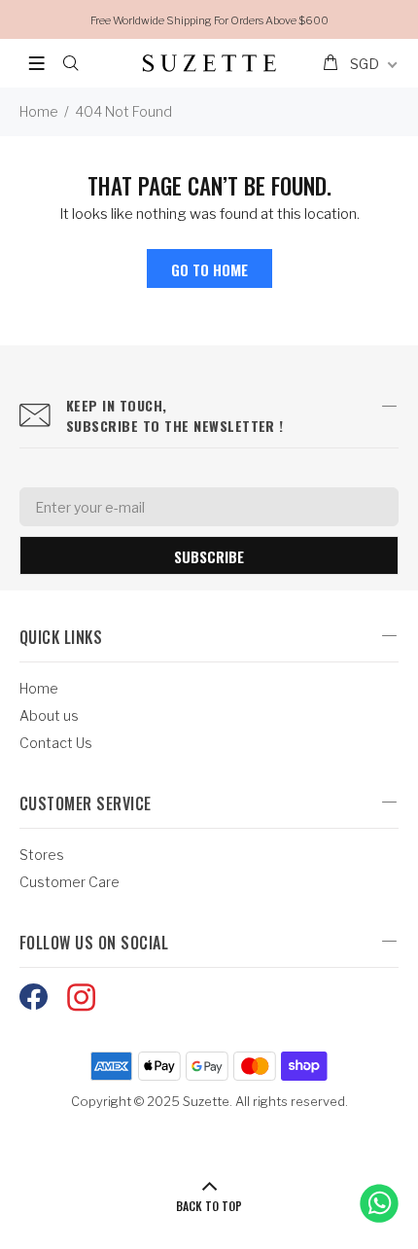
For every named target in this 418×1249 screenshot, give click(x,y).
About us (49, 715)
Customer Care (69, 882)
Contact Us (55, 742)
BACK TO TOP (209, 1205)
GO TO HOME (209, 269)
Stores (41, 854)
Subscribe (209, 556)
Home (38, 111)
